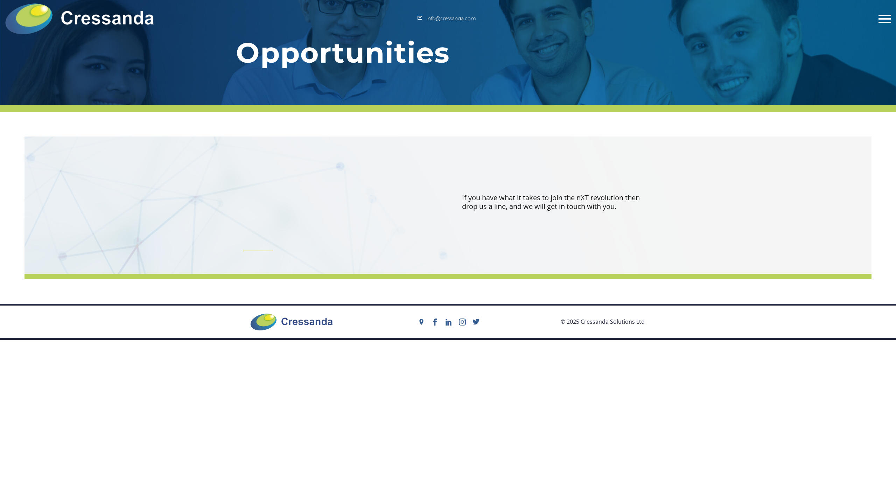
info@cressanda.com (451, 18)
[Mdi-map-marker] (421, 322)
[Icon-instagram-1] (462, 322)
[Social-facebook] (435, 322)
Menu (884, 19)
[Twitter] (475, 322)
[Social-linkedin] (448, 322)
